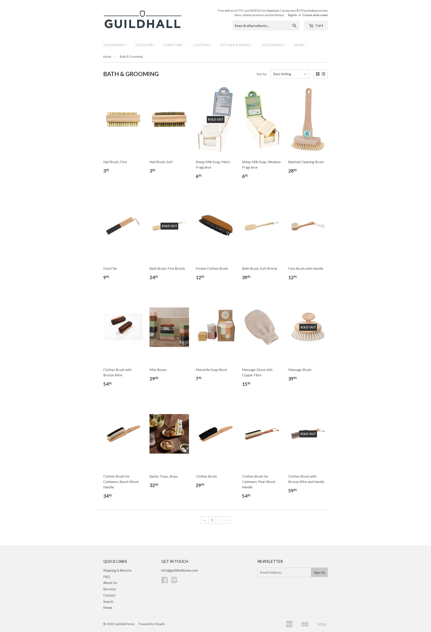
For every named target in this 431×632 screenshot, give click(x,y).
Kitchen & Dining (235, 45)
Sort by (262, 74)
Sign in (292, 15)
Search (108, 601)
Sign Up (319, 572)
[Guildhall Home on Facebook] (164, 581)
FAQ (106, 577)
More (299, 45)
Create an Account (315, 15)
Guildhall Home (124, 624)
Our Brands (114, 45)
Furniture (173, 45)
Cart (319, 25)
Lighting (201, 45)
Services (109, 589)
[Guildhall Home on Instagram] (174, 581)
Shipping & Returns (117, 570)
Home (107, 56)
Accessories (273, 45)
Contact (109, 595)
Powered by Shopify (152, 624)
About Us (110, 583)
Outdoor (144, 45)
